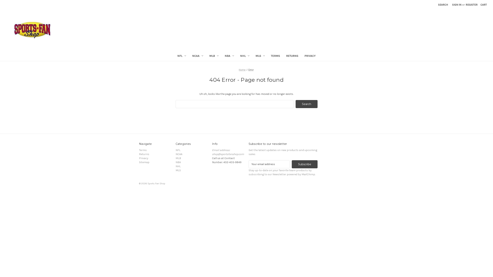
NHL (243, 56)
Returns (292, 56)
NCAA (196, 56)
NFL (179, 56)
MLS (258, 56)
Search (443, 4)
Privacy (310, 56)
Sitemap (144, 162)
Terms (275, 56)
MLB (212, 56)
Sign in (456, 4)
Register (472, 4)
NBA (227, 56)
